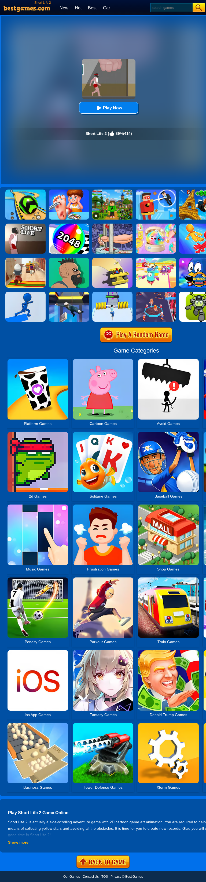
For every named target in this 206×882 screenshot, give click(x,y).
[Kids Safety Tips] (69, 191)
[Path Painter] (25, 293)
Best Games (134, 877)
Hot (78, 8)
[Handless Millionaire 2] (112, 225)
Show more (18, 842)
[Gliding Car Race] (112, 259)
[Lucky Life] (69, 259)
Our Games (71, 877)
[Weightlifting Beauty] (112, 293)
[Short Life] (25, 225)
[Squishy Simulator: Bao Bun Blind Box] (156, 225)
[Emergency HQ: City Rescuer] (156, 293)
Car (106, 8)
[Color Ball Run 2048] (69, 225)
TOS (104, 877)
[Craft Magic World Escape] (112, 191)
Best (92, 8)
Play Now (112, 108)
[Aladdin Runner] (25, 259)
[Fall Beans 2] (156, 259)
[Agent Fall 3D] (69, 293)
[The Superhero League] (156, 191)
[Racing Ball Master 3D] (25, 191)
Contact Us (91, 877)
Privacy (116, 877)
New (64, 8)
